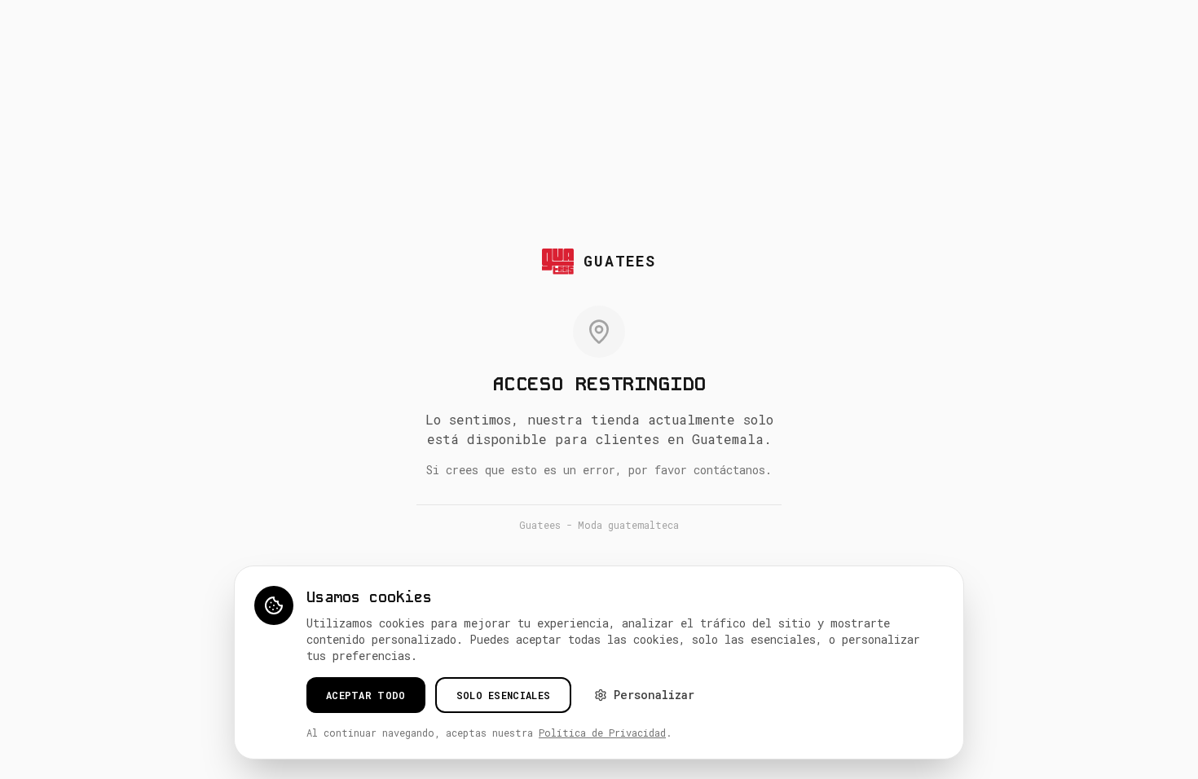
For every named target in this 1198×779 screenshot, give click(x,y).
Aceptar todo (366, 695)
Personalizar (654, 694)
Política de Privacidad (602, 732)
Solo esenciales (503, 695)
